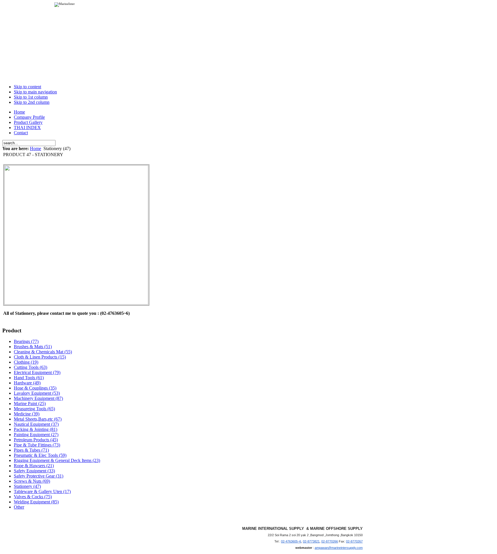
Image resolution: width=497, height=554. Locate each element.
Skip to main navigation (35, 91)
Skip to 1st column (31, 97)
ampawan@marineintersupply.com (339, 547)
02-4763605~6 (291, 541)
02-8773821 (311, 541)
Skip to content (27, 86)
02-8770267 (354, 541)
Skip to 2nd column (31, 102)
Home (35, 148)
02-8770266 (329, 541)
